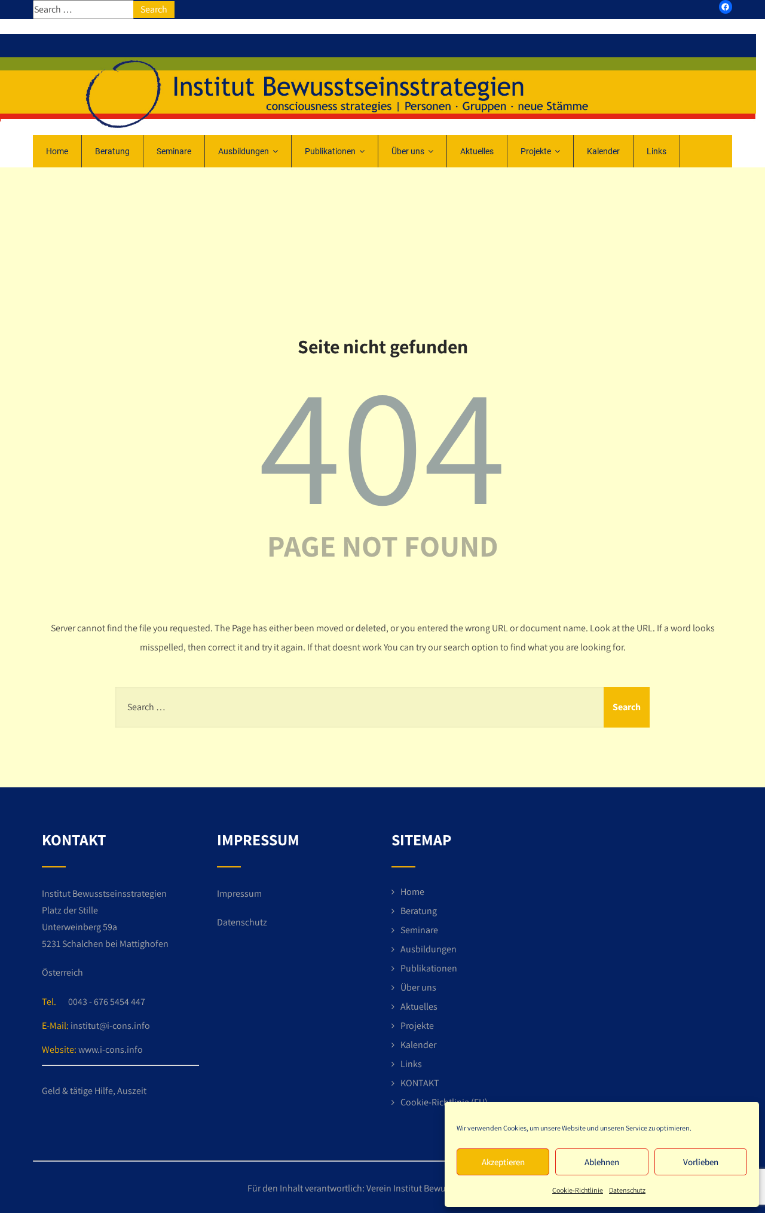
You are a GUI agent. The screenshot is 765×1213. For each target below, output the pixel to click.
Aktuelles (477, 151)
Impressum (239, 893)
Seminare (174, 151)
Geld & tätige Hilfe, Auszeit (94, 1090)
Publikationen (330, 151)
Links (656, 151)
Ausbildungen (243, 151)
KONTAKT (419, 1083)
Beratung (112, 151)
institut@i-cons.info (110, 1025)
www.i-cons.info (110, 1049)
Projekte (536, 151)
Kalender (603, 151)
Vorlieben (700, 1162)
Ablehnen (602, 1162)
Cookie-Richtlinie (577, 1189)
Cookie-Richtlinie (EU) (444, 1102)
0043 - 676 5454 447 (106, 1001)
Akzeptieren (503, 1162)
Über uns (407, 151)
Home (57, 151)
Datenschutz (627, 1189)
